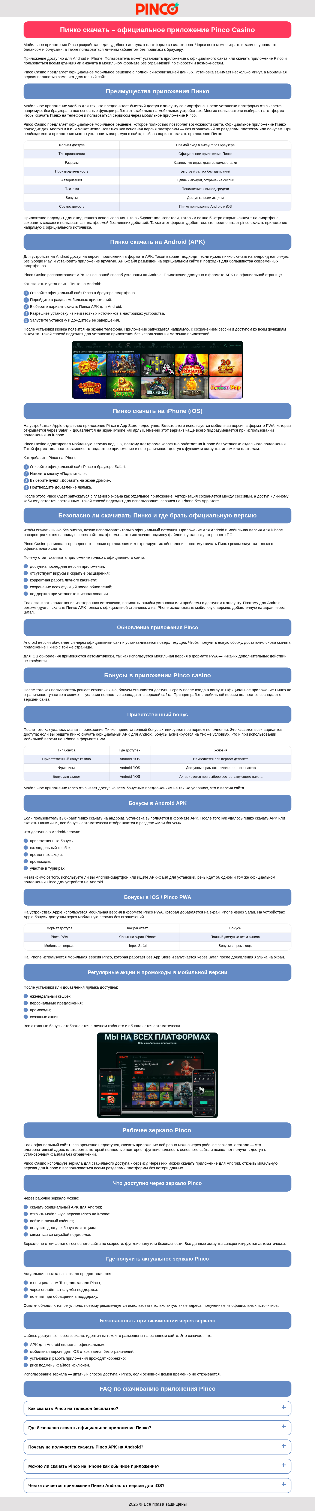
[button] (307, 1281)
